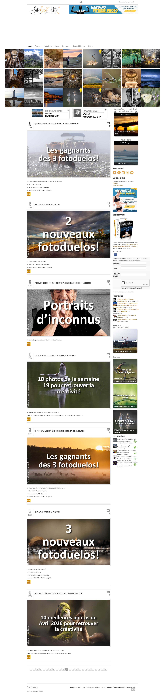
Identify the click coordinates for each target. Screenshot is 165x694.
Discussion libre (122, 299)
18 (92, 669)
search (81, 2)
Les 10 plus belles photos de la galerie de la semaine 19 (55, 355)
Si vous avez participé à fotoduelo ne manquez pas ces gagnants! (59, 431)
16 (86, 669)
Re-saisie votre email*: (116, 275)
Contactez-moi (101, 687)
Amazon (115, 183)
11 (69, 669)
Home (71, 687)
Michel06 (48, 113)
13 (76, 669)
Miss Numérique (118, 185)
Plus (28, 194)
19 (95, 669)
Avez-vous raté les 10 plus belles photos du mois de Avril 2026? (59, 593)
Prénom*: (116, 263)
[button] (115, 254)
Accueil (29, 46)
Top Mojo (82, 687)
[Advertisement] (82, 29)
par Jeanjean (118, 135)
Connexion (122, 2)
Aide (89, 46)
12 (73, 669)
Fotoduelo (48, 46)
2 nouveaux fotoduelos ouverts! (47, 205)
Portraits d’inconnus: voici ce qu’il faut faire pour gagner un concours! (63, 283)
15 (82, 669)
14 (79, 669)
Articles (64, 46)
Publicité (76, 687)
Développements (91, 687)
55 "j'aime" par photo (126, 143)
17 (89, 669)
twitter (132, 689)
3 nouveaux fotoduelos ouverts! (47, 512)
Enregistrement (130, 2)
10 (66, 669)
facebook (134, 689)
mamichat (86, 114)
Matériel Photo (77, 46)
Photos (37, 46)
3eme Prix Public (126, 114)
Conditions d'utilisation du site (115, 687)
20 (99, 669)
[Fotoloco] (45, 10)
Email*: (115, 268)
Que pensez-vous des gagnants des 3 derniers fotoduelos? (57, 124)
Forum (57, 46)
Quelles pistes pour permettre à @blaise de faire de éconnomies (125, 305)
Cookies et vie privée (130, 687)
